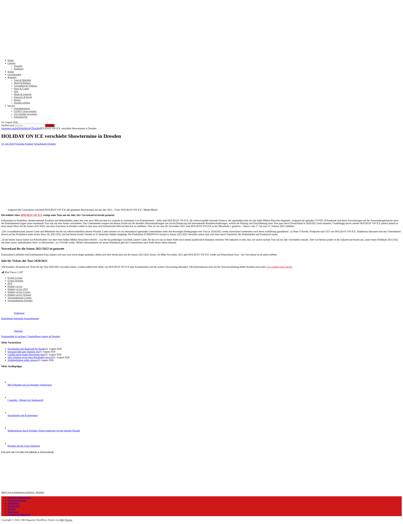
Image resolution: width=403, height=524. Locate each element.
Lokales (11, 63)
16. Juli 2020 (7, 144)
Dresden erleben (22, 102)
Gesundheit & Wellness (25, 85)
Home (11, 60)
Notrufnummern (22, 108)
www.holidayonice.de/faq (279, 267)
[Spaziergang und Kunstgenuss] (19, 412)
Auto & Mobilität (22, 80)
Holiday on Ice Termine (19, 295)
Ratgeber (12, 77)
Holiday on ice (15, 286)
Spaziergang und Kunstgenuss (23, 415)
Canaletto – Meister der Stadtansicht (25, 400)
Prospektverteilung (17, 500)
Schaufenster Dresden (45, 144)
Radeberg (18, 68)
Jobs (16, 91)
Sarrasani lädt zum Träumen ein (23, 351)
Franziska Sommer (24, 144)
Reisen (17, 100)
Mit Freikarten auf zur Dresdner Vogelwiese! (30, 385)
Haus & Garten (21, 88)
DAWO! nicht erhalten (25, 111)
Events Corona (15, 278)
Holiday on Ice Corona (19, 292)
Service (11, 105)
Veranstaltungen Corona (19, 297)
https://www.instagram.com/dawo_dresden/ (22, 492)
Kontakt (12, 509)
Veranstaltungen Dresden (20, 300)
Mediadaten (13, 503)
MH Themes (66, 520)
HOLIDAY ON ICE (31, 215)
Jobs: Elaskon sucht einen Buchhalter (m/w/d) (30, 357)
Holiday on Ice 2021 (18, 289)
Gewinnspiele (14, 74)
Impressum (13, 511)
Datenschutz (14, 506)
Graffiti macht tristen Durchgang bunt (26, 354)
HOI (10, 283)
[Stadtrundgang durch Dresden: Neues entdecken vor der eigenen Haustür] (19, 427)
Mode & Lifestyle (22, 94)
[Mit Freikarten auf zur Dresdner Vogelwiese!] (19, 382)
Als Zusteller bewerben (25, 114)
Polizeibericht (20, 117)
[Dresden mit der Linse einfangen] (19, 443)
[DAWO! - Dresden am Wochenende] (119, 55)
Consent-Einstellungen (19, 514)
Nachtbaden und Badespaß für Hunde (26, 348)
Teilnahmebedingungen (19, 497)
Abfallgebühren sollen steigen (22, 360)
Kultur (11, 71)
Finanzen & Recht (23, 97)
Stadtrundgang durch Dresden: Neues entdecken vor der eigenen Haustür (44, 430)
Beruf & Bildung (22, 83)
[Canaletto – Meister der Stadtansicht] (19, 397)
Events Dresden (15, 280)
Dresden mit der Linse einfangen (24, 446)
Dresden (18, 66)
